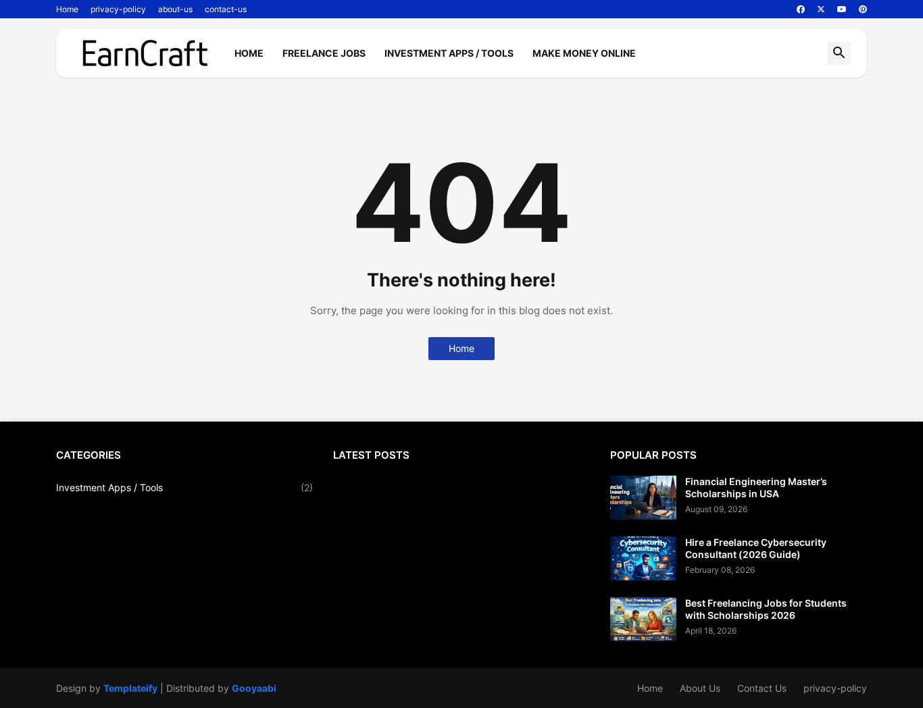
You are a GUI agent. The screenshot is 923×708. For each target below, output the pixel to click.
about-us (175, 9)
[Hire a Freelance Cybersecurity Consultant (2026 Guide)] (643, 558)
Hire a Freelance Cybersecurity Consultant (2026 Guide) (755, 548)
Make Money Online (584, 53)
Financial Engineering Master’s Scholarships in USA (756, 487)
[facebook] (801, 9)
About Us (700, 688)
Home (67, 9)
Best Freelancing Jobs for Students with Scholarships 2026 (766, 609)
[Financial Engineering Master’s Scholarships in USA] (643, 498)
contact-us (226, 9)
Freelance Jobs (324, 53)
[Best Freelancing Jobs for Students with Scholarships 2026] (643, 619)
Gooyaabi (254, 688)
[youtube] (842, 9)
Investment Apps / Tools (449, 53)
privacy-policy (118, 9)
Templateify (130, 688)
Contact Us (762, 688)
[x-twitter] (821, 9)
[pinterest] (863, 9)
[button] (839, 53)
